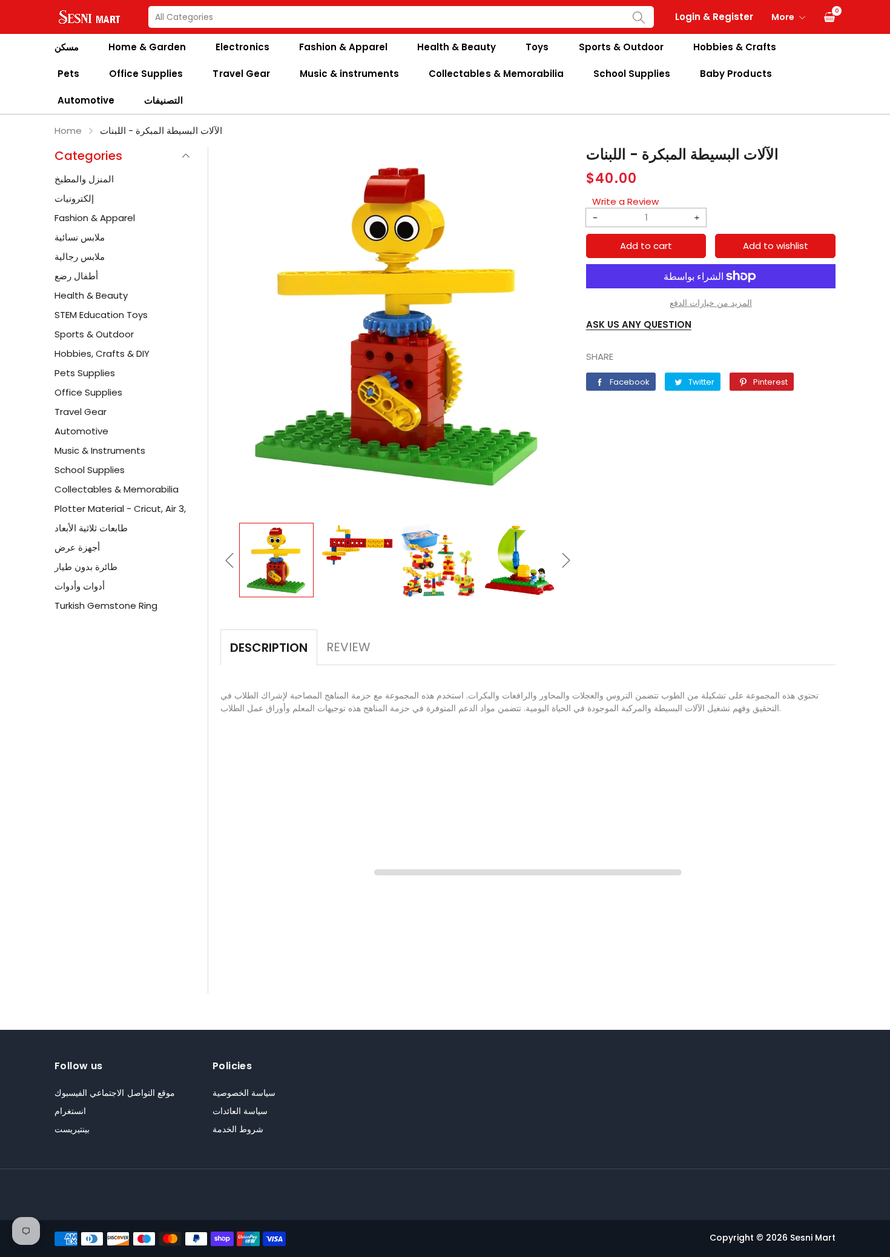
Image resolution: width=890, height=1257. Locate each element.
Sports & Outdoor (621, 47)
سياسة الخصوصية (244, 1093)
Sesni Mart (813, 1238)
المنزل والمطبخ (84, 179)
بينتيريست (72, 1129)
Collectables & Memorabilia (496, 73)
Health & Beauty (456, 47)
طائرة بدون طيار (85, 566)
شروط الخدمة (238, 1129)
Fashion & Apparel (343, 47)
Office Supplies (146, 73)
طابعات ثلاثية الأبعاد (91, 528)
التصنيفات (163, 100)
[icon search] (639, 17)
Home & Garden (147, 47)
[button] (229, 560)
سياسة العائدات (240, 1111)
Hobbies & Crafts (734, 47)
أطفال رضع (76, 276)
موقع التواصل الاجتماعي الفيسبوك (114, 1093)
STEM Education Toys (101, 314)
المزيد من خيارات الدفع (711, 303)
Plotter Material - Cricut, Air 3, (120, 508)
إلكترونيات (74, 198)
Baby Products (735, 73)
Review (348, 646)
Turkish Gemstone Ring (105, 605)
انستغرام (70, 1111)
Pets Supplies (84, 372)
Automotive (86, 100)
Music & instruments (349, 73)
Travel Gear (241, 73)
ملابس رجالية (79, 256)
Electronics (242, 47)
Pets (68, 73)
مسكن (66, 47)
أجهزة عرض (77, 547)
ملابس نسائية (79, 237)
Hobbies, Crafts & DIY (102, 353)
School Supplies (631, 73)
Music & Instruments (99, 450)
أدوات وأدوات (79, 586)
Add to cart (646, 245)
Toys (537, 47)
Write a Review (625, 201)
